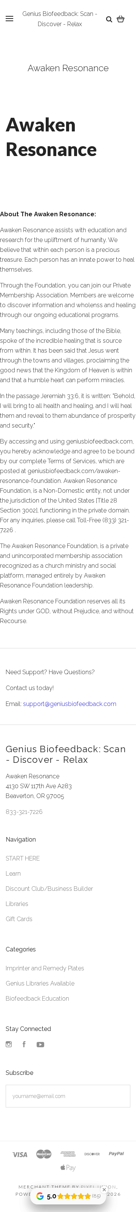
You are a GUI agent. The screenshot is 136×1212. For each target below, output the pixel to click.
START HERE (23, 858)
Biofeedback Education (37, 998)
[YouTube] (40, 1045)
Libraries (17, 903)
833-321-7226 (24, 811)
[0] (121, 18)
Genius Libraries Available (40, 983)
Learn (13, 873)
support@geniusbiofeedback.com (69, 704)
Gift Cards (19, 919)
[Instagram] (9, 1045)
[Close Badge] (104, 1189)
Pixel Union (98, 1187)
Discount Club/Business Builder (49, 888)
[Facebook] (24, 1045)
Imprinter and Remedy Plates (45, 968)
